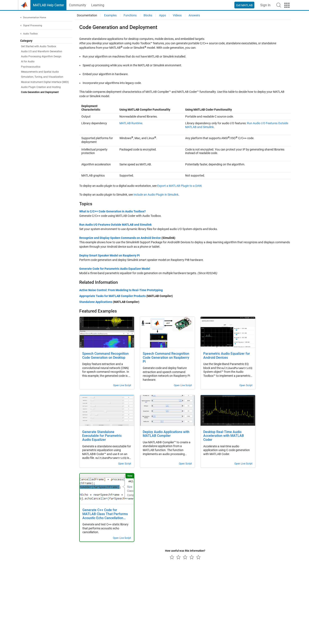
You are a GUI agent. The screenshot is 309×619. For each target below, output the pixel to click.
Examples (110, 15)
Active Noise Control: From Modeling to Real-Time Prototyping (121, 290)
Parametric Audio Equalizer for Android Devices (226, 356)
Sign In (265, 5)
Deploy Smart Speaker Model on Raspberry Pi (109, 255)
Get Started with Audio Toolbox (38, 46)
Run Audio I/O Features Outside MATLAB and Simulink (115, 224)
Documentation (87, 15)
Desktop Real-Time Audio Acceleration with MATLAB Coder (223, 436)
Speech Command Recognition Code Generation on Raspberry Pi (166, 358)
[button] (279, 5)
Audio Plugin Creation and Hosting (41, 87)
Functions (130, 15)
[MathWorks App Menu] (286, 5)
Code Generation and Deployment (40, 92)
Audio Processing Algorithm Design (41, 56)
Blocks (148, 15)
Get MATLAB (244, 5)
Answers (194, 15)
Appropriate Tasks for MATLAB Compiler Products (112, 296)
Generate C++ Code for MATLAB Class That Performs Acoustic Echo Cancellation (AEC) (105, 514)
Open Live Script (122, 385)
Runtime (130, 123)
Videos (177, 15)
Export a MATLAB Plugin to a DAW (179, 185)
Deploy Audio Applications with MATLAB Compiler (166, 434)
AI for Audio (27, 61)
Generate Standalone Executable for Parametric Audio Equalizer (102, 436)
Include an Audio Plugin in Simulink (155, 194)
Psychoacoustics (30, 66)
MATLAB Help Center (48, 5)
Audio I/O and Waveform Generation (41, 51)
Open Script (245, 385)
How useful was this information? (185, 550)
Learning (97, 5)
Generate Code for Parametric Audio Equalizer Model (114, 268)
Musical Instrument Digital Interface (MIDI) (45, 82)
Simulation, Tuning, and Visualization (42, 77)
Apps (162, 15)
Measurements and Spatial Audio (40, 72)
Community (77, 5)
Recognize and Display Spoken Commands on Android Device (120, 237)
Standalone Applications (95, 302)
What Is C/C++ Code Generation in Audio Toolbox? (112, 211)
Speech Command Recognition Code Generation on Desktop (105, 356)
